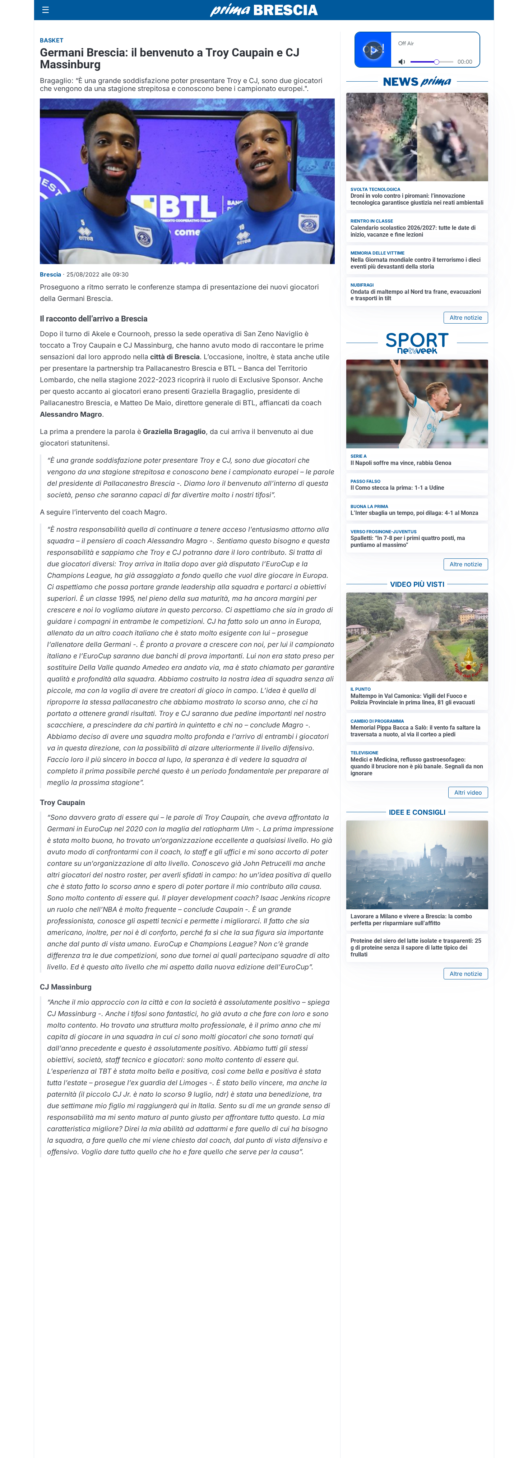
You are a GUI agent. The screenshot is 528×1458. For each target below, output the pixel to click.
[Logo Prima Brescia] (264, 10)
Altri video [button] (468, 792)
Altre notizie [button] (466, 317)
